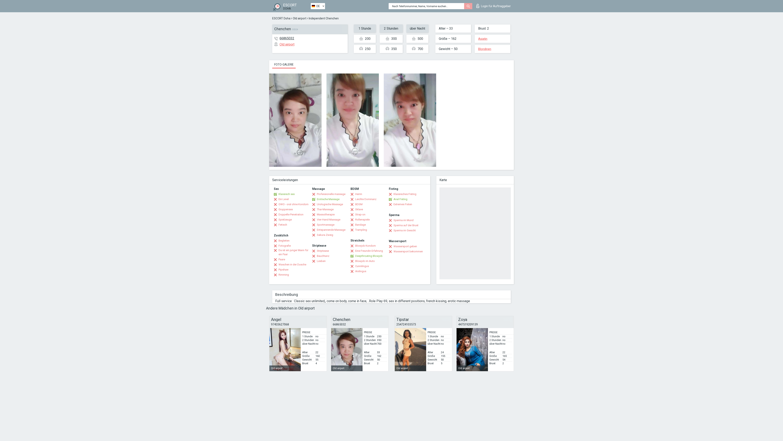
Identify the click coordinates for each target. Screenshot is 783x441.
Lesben (321, 261)
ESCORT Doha (281, 18)
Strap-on (360, 214)
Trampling (361, 229)
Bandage (360, 224)
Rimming (284, 274)
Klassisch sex (287, 194)
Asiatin (482, 39)
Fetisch (283, 224)
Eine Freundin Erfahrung (369, 250)
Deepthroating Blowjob (369, 255)
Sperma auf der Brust (406, 225)
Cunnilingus (362, 266)
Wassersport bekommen (408, 251)
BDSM (359, 204)
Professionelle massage (331, 194)
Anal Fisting (400, 199)
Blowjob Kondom (365, 245)
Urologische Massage (330, 204)
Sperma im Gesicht (405, 230)
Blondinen (484, 49)
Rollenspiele (362, 219)
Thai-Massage (325, 209)
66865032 (287, 38)
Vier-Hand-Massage (328, 219)
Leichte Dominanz (365, 199)
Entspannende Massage (331, 229)
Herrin (358, 194)
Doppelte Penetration (291, 214)
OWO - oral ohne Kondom (294, 204)
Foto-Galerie (284, 64)
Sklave (359, 209)
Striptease (323, 250)
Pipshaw (284, 269)
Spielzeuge (285, 219)
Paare (282, 259)
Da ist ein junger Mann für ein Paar (293, 252)
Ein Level (284, 199)
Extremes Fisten (403, 204)
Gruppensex (286, 209)
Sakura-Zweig (325, 234)
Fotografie (285, 245)
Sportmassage (325, 224)
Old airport (299, 18)
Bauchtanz (323, 255)
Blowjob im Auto (365, 261)
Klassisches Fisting (405, 194)
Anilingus (360, 271)
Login (496, 6)
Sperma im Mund (404, 220)
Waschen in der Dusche (292, 264)
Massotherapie (326, 214)
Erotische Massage (328, 199)
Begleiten (284, 240)
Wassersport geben (405, 246)
